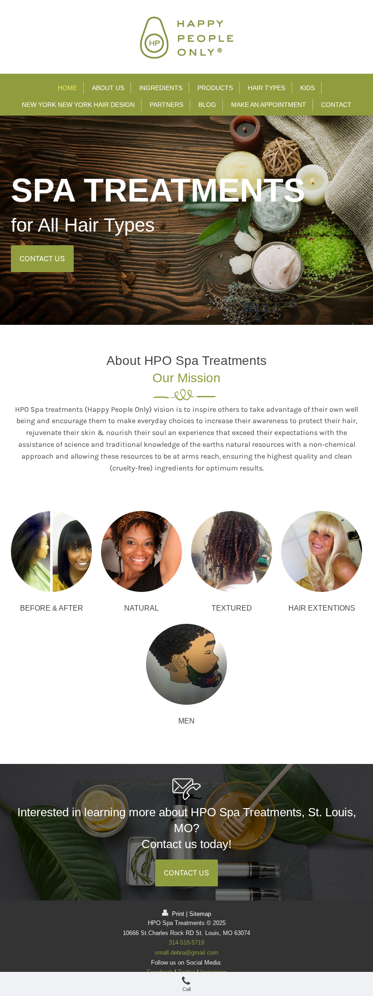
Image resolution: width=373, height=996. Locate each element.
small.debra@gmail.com (186, 952)
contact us (42, 258)
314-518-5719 (186, 942)
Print (178, 913)
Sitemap (200, 913)
